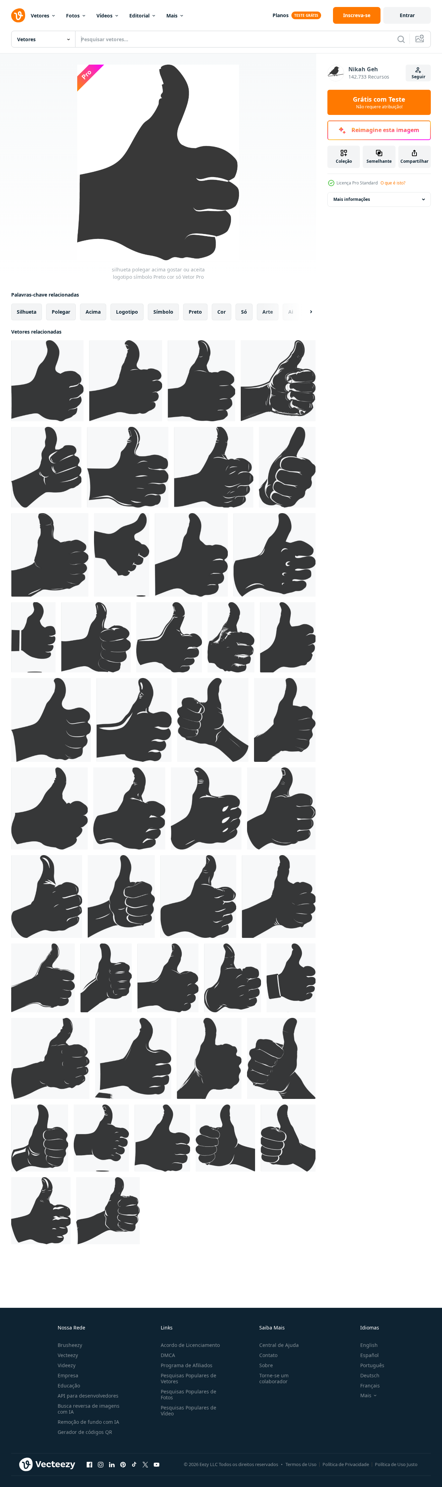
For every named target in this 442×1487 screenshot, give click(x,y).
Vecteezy (68, 1355)
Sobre (266, 1365)
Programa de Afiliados (186, 1365)
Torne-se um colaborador (274, 1378)
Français (370, 1385)
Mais (171, 15)
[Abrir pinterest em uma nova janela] (123, 1464)
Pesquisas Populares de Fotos (188, 1394)
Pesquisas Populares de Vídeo (188, 1410)
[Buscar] (401, 39)
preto (195, 311)
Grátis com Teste (379, 102)
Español (369, 1355)
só (244, 311)
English (369, 1345)
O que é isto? (393, 183)
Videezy (66, 1365)
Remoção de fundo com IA (88, 1422)
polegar (61, 311)
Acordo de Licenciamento (190, 1345)
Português (372, 1365)
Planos (281, 15)
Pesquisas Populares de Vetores (188, 1378)
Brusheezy (70, 1345)
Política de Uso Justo (396, 1464)
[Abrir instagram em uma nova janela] (100, 1464)
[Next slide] (305, 312)
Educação (69, 1385)
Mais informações (351, 199)
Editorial (139, 15)
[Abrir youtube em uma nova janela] (156, 1464)
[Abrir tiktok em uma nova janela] (134, 1464)
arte (267, 311)
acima (93, 311)
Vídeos (104, 15)
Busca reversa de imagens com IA (88, 1408)
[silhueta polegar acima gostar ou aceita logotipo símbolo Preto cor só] (47, 380)
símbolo (163, 311)
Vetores (40, 15)
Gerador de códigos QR (85, 1432)
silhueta (26, 311)
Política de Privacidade (346, 1464)
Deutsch (369, 1375)
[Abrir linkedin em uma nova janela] (112, 1464)
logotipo (127, 311)
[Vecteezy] (18, 15)
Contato (268, 1355)
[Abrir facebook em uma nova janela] (89, 1464)
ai (290, 311)
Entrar (407, 15)
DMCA (168, 1355)
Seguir (418, 77)
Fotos (73, 15)
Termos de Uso (301, 1464)
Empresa (68, 1375)
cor (221, 311)
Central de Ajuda (279, 1345)
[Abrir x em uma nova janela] (145, 1464)
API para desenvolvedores (88, 1395)
